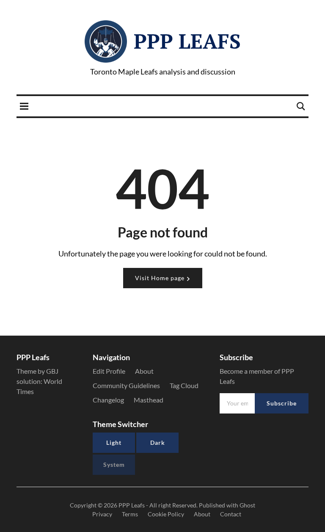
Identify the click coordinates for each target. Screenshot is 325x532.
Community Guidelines (126, 385)
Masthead (148, 400)
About (144, 371)
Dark (157, 442)
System (114, 464)
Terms (130, 514)
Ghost (247, 505)
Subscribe (282, 403)
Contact (230, 514)
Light (113, 442)
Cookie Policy (166, 514)
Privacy (102, 514)
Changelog (108, 400)
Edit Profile (109, 371)
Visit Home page (160, 277)
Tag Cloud (184, 385)
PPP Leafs (187, 41)
